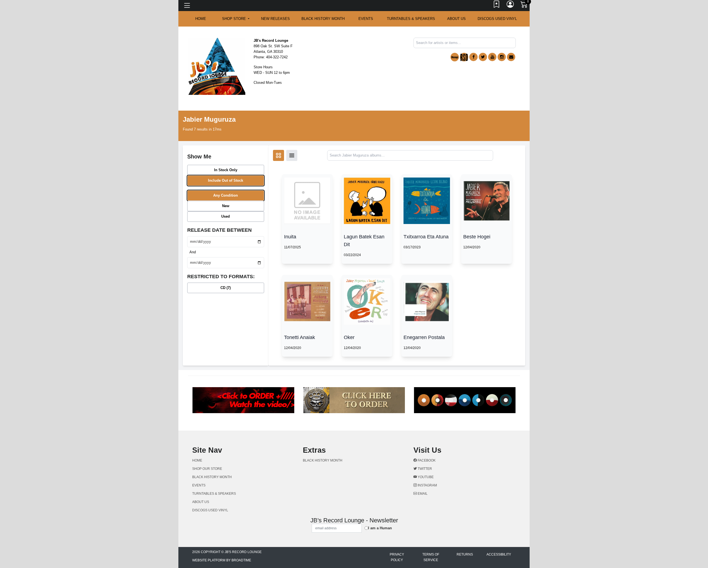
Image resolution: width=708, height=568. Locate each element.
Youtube (425, 477)
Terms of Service (430, 557)
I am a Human (380, 528)
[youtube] (492, 57)
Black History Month (323, 19)
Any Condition (225, 195)
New (225, 206)
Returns (465, 554)
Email (422, 494)
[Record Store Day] (464, 57)
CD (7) (225, 288)
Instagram (427, 485)
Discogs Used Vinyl (497, 19)
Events (365, 19)
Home (197, 460)
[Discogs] (454, 57)
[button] (236, 19)
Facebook (426, 460)
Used (225, 216)
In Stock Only (225, 170)
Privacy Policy (397, 557)
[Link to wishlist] (497, 5)
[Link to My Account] (510, 5)
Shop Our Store (207, 469)
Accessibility (498, 554)
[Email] (511, 57)
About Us (456, 19)
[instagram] (501, 57)
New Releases (275, 19)
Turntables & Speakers (411, 19)
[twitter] (483, 57)
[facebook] (473, 57)
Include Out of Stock (225, 180)
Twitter (424, 469)
